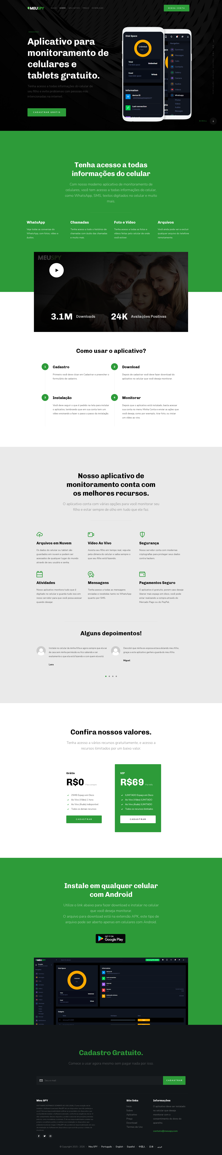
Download (98, 8)
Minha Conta (176, 8)
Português (213, 87)
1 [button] (106, 676)
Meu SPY (93, 1146)
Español (213, 62)
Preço (86, 8)
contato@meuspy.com (165, 1131)
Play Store (111, 938)
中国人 (213, 53)
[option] (45, 232)
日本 (213, 46)
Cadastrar (84, 819)
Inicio (54, 8)
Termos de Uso (134, 1126)
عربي (213, 40)
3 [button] (112, 676)
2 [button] (109, 676)
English (213, 74)
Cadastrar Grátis (47, 112)
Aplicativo (74, 8)
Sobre (62, 8)
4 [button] (116, 676)
